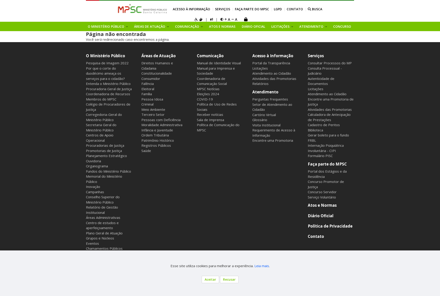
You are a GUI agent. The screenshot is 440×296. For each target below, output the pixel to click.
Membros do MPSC (101, 99)
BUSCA (316, 9)
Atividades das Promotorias (274, 78)
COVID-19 (205, 99)
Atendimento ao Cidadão (271, 73)
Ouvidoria (93, 161)
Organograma (97, 166)
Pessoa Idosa (152, 99)
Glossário (259, 119)
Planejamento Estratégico (106, 155)
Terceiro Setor (153, 114)
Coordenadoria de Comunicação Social (212, 81)
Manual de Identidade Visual (219, 63)
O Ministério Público (105, 55)
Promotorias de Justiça (104, 150)
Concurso (342, 26)
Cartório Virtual (264, 114)
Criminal (147, 104)
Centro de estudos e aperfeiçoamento (102, 225)
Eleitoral (147, 89)
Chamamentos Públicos (104, 248)
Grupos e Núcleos (100, 238)
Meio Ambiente (153, 109)
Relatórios (260, 83)
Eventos (92, 243)
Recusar (229, 279)
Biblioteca (315, 130)
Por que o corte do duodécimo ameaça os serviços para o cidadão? (105, 73)
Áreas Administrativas (103, 217)
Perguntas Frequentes (270, 99)
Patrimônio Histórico (157, 140)
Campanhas (95, 192)
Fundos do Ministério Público (108, 171)
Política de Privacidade (330, 226)
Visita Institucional (266, 125)
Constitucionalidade (156, 73)
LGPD (278, 9)
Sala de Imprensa (210, 119)
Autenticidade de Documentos (321, 81)
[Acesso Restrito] (245, 19)
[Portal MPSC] (145, 9)
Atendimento (265, 92)
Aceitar (210, 279)
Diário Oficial (253, 26)
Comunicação (210, 55)
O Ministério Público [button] (106, 26)
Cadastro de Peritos (324, 124)
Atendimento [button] (311, 26)
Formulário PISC (320, 155)
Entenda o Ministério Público (108, 83)
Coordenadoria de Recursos (108, 94)
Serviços (222, 9)
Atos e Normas (222, 26)
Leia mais (261, 265)
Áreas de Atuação (158, 55)
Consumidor (150, 78)
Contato (295, 9)
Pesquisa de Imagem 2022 (107, 63)
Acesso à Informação (191, 9)
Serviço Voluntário (322, 197)
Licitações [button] (280, 26)
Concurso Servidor (322, 192)
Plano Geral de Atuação (104, 233)
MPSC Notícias (208, 89)
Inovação (93, 186)
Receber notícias (210, 114)
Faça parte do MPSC (252, 9)
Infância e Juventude (157, 130)
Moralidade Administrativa (161, 124)
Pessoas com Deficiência (161, 119)
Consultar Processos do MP (330, 63)
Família (146, 94)
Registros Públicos (156, 145)
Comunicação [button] (187, 26)
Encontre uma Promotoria (272, 140)
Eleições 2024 (208, 94)
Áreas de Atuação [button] (150, 26)
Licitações (260, 68)
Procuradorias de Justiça (105, 145)
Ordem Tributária (155, 135)
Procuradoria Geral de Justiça (109, 89)
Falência (147, 83)
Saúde (146, 150)
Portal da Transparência (271, 63)
